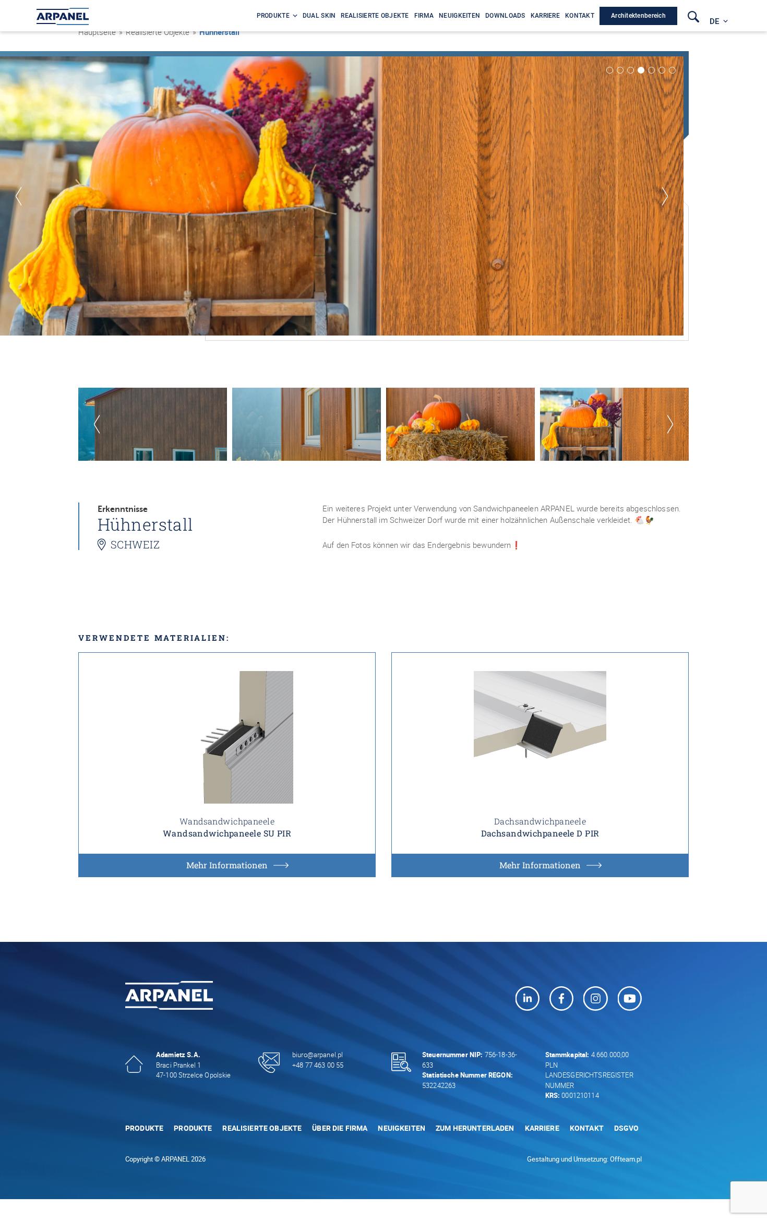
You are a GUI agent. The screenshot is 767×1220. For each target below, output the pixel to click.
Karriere (542, 1128)
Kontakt (587, 1128)
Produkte (144, 1128)
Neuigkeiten (401, 1128)
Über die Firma (339, 1128)
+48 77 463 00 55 (317, 1065)
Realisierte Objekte (262, 1128)
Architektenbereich (638, 15)
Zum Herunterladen (475, 1128)
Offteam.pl (626, 1159)
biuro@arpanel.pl (317, 1054)
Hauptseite (97, 32)
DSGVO (626, 1128)
